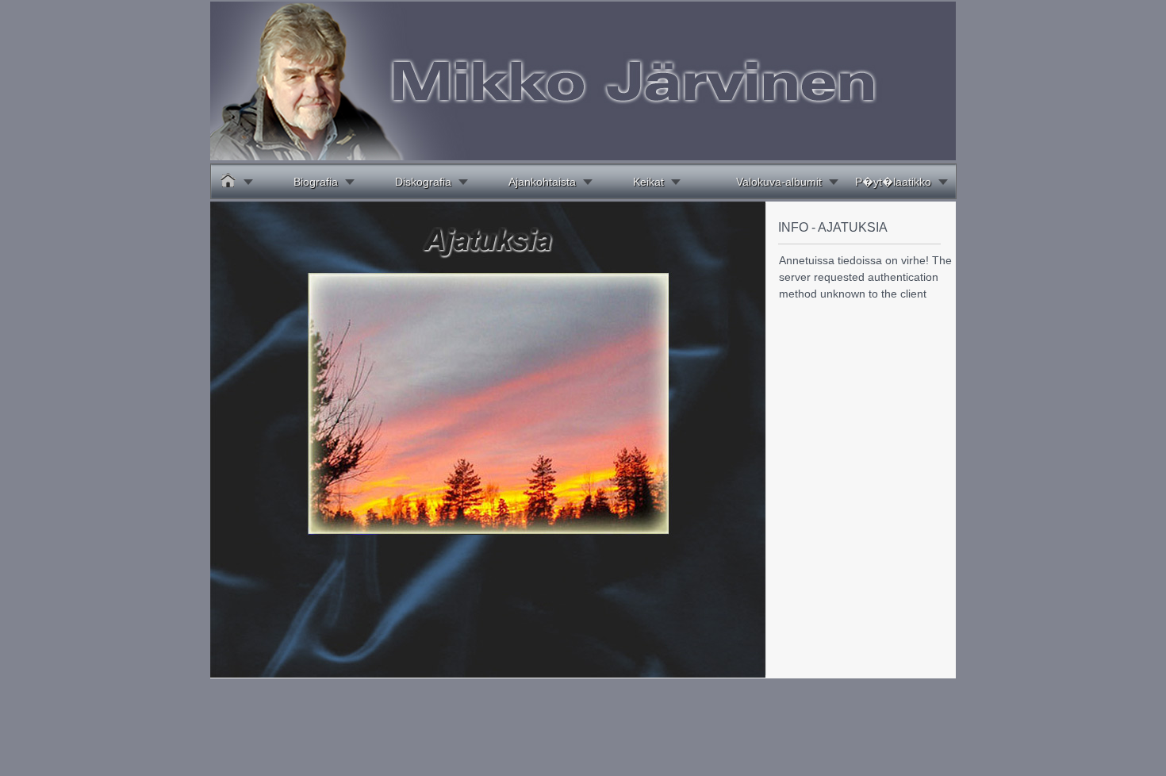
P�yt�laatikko (893, 181)
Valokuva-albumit (779, 181)
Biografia (315, 181)
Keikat (648, 181)
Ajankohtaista (542, 181)
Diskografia (423, 181)
